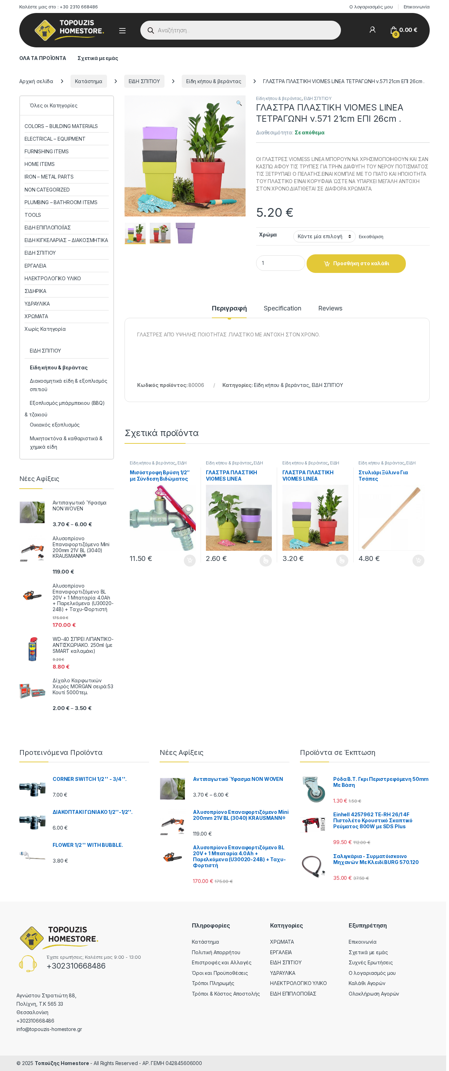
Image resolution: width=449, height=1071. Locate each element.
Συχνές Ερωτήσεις (371, 962)
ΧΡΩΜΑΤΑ (36, 316)
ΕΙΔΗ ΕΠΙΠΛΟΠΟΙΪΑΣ (48, 227)
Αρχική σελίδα (36, 81)
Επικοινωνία (417, 6)
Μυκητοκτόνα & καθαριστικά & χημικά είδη (66, 442)
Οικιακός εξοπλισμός (55, 425)
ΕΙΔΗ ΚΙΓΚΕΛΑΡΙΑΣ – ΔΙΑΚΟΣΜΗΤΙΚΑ (66, 240)
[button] (239, 103)
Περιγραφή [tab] (229, 308)
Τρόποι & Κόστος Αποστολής (226, 994)
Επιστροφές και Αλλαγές (222, 962)
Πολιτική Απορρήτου (216, 952)
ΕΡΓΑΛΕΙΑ (35, 266)
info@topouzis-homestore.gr (49, 1029)
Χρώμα (268, 234)
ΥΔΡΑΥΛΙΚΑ (37, 304)
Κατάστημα (88, 81)
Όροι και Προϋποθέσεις (220, 973)
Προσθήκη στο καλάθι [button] (184, 561)
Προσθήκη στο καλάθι (361, 263)
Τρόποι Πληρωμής (213, 983)
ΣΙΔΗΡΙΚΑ (35, 291)
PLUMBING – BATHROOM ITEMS (61, 202)
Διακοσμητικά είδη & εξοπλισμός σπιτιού (68, 385)
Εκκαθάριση (371, 236)
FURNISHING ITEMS (47, 151)
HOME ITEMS (40, 164)
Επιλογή (262, 561)
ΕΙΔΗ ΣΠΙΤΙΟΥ (144, 81)
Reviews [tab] (330, 308)
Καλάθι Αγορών (367, 983)
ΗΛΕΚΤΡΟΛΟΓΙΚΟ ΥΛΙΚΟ (53, 278)
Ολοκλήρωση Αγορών (374, 994)
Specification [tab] (282, 308)
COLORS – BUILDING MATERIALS (61, 126)
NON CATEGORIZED (47, 190)
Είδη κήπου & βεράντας (213, 81)
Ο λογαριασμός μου (371, 6)
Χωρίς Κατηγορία (45, 329)
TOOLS (33, 215)
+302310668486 (76, 965)
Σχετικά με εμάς (98, 58)
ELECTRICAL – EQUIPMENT (55, 139)
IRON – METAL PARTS (49, 177)
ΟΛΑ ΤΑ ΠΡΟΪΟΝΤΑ (42, 58)
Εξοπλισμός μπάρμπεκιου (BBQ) (67, 403)
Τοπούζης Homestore (62, 1063)
